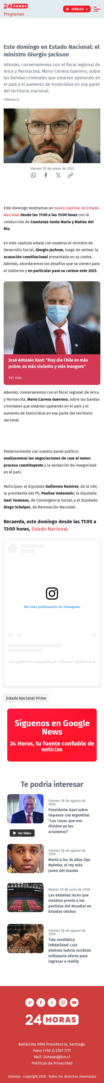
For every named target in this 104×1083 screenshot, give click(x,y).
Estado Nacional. (50, 528)
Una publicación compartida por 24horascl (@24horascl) (52, 662)
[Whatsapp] (33, 175)
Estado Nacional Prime (26, 698)
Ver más (15, 377)
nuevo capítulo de (70, 208)
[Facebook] (46, 175)
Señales (78, 9)
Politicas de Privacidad (52, 1063)
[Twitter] (58, 175)
